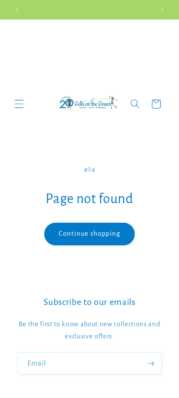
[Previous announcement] (17, 9)
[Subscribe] (150, 363)
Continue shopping (89, 233)
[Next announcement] (162, 9)
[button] (19, 104)
